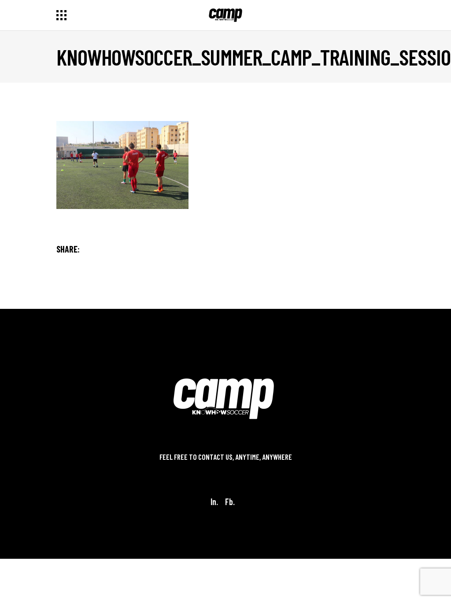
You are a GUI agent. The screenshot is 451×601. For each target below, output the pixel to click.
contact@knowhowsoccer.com (225, 467)
